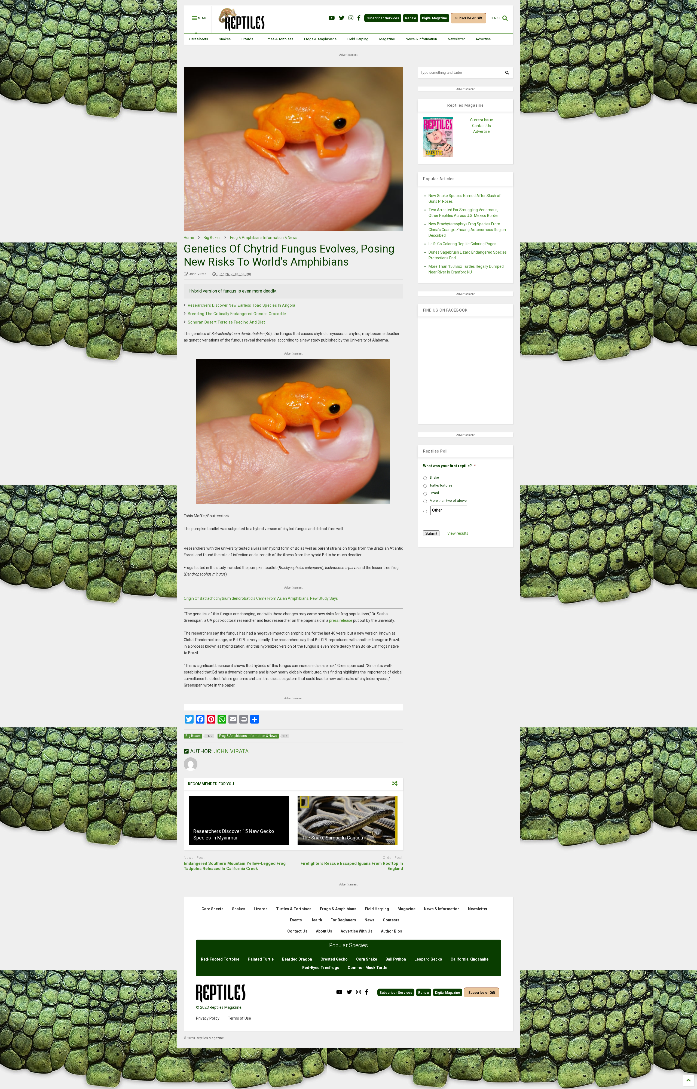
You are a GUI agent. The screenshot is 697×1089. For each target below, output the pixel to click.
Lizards (247, 39)
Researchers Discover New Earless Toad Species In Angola (241, 305)
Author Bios (391, 931)
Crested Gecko (334, 959)
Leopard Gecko (428, 959)
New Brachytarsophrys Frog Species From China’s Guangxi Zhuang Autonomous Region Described (467, 230)
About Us (324, 931)
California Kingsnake (469, 959)
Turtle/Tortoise (441, 485)
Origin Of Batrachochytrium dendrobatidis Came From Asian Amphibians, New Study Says (261, 598)
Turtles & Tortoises (278, 39)
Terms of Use (239, 1018)
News (369, 920)
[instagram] (350, 18)
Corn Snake (366, 959)
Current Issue (481, 120)
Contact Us (481, 126)
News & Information (421, 39)
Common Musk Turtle (367, 967)
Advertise (483, 39)
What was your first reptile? (449, 466)
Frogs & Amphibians (320, 39)
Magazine (387, 39)
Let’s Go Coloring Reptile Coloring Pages (462, 244)
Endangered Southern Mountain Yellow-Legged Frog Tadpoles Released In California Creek (235, 866)
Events (296, 920)
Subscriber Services (382, 18)
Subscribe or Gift (468, 18)
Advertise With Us (356, 931)
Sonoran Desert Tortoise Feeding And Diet (226, 322)
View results (457, 533)
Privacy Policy (207, 1018)
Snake (434, 477)
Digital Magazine (434, 18)
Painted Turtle (261, 959)
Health (316, 920)
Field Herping (357, 39)
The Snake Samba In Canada (332, 838)
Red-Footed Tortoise (220, 959)
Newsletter (456, 39)
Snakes (225, 39)
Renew (410, 18)
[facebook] (358, 18)
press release (340, 620)
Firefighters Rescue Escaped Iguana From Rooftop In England (352, 866)
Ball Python (396, 959)
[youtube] (332, 18)
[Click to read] (239, 820)
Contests (391, 920)
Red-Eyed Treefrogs (320, 967)
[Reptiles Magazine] (240, 31)
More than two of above (448, 501)
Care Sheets (198, 39)
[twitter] (341, 18)
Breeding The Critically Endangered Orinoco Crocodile (237, 314)
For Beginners (343, 920)
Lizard (434, 493)
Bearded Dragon (297, 959)
